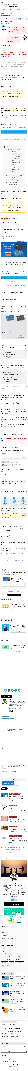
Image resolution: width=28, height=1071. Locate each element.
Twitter (4, 953)
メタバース (16, 959)
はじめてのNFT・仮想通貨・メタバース (14, 1066)
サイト (3, 759)
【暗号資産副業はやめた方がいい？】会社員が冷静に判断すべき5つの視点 (18, 840)
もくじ (6, 147)
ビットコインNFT (6, 959)
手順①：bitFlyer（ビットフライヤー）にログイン (15, 156)
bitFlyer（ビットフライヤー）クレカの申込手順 (14, 150)
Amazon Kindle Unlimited (8, 948)
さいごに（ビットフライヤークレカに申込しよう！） (15, 176)
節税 (3, 965)
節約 (9, 965)
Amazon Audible (11, 945)
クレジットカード (5, 718)
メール (3, 753)
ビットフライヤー (5, 262)
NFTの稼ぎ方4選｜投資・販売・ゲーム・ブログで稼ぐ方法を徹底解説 (17, 1001)
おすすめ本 (12, 953)
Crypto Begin (14, 6)
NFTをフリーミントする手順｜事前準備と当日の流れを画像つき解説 (17, 1009)
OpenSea (20, 951)
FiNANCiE (19, 948)
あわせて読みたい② (13, 182)
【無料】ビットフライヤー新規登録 (13, 277)
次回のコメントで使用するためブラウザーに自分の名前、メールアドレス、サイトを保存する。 (14, 765)
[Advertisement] (14, 673)
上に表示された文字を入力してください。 (11, 771)
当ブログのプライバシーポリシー (11, 1061)
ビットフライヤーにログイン (12, 91)
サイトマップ (6, 1059)
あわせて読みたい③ (13, 184)
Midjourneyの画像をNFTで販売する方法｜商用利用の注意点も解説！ (18, 993)
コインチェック (17, 956)
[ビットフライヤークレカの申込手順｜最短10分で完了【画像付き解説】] (15, 690)
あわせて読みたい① (13, 180)
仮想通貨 (12, 718)
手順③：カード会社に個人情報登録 (16, 169)
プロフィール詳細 (14, 904)
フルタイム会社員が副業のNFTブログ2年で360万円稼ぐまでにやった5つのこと (17, 798)
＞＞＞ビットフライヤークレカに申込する (12, 553)
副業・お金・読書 (5, 716)
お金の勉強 (20, 953)
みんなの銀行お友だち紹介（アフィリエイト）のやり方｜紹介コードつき (17, 810)
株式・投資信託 (20, 962)
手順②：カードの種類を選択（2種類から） (16, 162)
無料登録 (18, 560)
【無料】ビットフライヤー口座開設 (13, 131)
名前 (3, 748)
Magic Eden (5, 951)
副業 (12, 962)
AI (3, 945)
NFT (13, 951)
